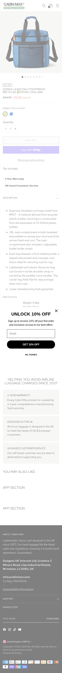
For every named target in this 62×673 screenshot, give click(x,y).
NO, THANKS (31, 355)
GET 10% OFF (31, 344)
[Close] (56, 311)
